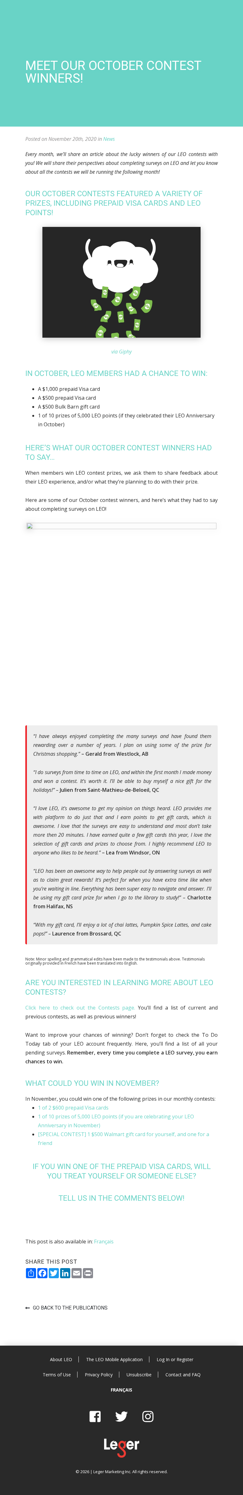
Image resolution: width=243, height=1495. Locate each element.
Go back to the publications (70, 1308)
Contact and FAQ (183, 1375)
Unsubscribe (139, 1375)
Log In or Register (175, 1359)
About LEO (61, 1359)
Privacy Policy (99, 1375)
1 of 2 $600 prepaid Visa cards (73, 1107)
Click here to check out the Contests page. (80, 1007)
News (109, 138)
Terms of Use (57, 1375)
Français (121, 1390)
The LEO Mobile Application (114, 1359)
